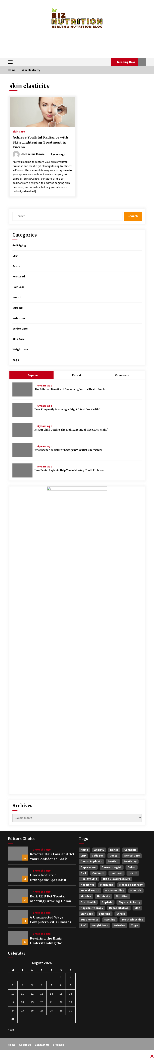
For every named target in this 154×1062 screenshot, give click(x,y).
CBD (15, 255)
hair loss (116, 873)
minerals (136, 890)
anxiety (99, 850)
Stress (121, 913)
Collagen (97, 855)
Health (16, 297)
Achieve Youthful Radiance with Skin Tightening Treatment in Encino (40, 142)
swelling (110, 919)
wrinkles (119, 925)
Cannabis (130, 850)
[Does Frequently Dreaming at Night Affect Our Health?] (22, 410)
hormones (87, 884)
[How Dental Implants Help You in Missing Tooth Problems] (22, 470)
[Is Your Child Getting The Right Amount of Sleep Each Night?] (22, 430)
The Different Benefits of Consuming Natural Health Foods (69, 389)
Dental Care (132, 855)
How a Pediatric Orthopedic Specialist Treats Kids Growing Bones (48, 877)
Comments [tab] (122, 375)
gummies (98, 873)
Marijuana (106, 884)
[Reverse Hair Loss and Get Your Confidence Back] (18, 854)
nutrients (103, 896)
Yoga (15, 360)
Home (11, 1045)
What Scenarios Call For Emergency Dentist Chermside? (68, 450)
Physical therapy (92, 908)
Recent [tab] (76, 375)
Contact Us (42, 1045)
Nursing (17, 307)
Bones (114, 850)
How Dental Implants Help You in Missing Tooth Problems (69, 470)
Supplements (89, 919)
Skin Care (19, 131)
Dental (16, 266)
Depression (88, 867)
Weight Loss (20, 349)
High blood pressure (116, 879)
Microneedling (114, 890)
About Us (25, 1045)
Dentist (113, 861)
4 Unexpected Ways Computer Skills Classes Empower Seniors (50, 919)
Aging (84, 850)
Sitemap (58, 1045)
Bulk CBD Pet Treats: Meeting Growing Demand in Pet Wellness (52, 898)
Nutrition (18, 318)
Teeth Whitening (132, 919)
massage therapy (131, 884)
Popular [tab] (32, 375)
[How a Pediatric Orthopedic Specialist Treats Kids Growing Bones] (18, 875)
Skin (137, 908)
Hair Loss (18, 287)
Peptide (107, 902)
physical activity (129, 902)
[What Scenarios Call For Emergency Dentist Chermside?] (22, 450)
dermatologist (112, 867)
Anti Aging (19, 245)
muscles (86, 896)
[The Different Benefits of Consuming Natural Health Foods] (22, 389)
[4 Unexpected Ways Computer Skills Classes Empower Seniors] (18, 917)
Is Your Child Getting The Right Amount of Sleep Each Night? (71, 429)
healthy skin (89, 879)
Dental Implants (91, 861)
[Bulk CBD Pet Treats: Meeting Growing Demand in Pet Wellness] (18, 896)
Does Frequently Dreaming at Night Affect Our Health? (67, 409)
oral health (88, 902)
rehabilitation (119, 908)
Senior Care (20, 328)
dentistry (130, 861)
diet (83, 873)
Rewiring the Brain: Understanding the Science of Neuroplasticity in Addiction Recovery (52, 941)
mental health (90, 890)
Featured (18, 276)
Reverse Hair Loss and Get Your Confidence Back (52, 856)
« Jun (11, 1029)
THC (83, 925)
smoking (104, 913)
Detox (132, 867)
